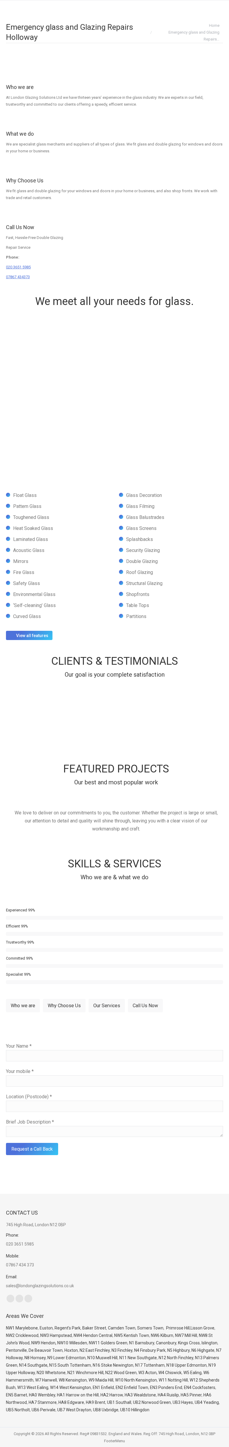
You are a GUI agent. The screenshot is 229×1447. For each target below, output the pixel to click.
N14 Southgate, (33, 1365)
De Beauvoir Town (46, 1350)
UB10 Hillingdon (134, 1409)
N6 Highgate (202, 1350)
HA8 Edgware (71, 1402)
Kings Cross (189, 1342)
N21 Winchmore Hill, (85, 1372)
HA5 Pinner (191, 1395)
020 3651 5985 (18, 267)
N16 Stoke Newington (113, 1365)
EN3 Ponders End (166, 1387)
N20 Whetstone (51, 1372)
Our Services (106, 1005)
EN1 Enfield (103, 1387)
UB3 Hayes (183, 1402)
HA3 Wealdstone (140, 1395)
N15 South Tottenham (70, 1365)
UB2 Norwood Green (152, 1402)
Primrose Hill (178, 1328)
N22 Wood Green (121, 1372)
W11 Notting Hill (173, 1380)
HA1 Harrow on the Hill (78, 1395)
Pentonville (16, 1350)
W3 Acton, (147, 1372)
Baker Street (94, 1328)
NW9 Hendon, (43, 1342)
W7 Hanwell (46, 1380)
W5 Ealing (192, 1372)
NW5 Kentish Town (131, 1335)
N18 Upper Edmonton (186, 1365)
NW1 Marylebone (22, 1328)
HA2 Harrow (111, 1395)
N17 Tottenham (150, 1365)
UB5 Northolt (18, 1409)
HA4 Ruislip (168, 1395)
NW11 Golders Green (108, 1342)
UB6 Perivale (43, 1409)
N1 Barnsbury (141, 1342)
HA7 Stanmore (43, 1402)
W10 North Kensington (136, 1380)
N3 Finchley (122, 1350)
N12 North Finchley (176, 1357)
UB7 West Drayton (74, 1409)
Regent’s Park (68, 1328)
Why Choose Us (25, 180)
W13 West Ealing (32, 1387)
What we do (20, 134)
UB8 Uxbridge (105, 1409)
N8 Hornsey (35, 1357)
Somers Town (150, 1328)
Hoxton (71, 1350)
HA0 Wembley (42, 1395)
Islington (209, 1342)
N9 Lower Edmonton (66, 1357)
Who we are (20, 87)
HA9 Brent (95, 1402)
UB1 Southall (119, 1402)
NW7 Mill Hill (186, 1335)
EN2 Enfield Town (132, 1387)
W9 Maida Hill (101, 1380)
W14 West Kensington (70, 1387)
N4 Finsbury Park (149, 1350)
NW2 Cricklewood (22, 1335)
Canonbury (166, 1342)
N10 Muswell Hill (102, 1357)
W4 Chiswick (170, 1372)
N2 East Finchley (95, 1350)
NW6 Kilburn (162, 1335)
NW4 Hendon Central (93, 1335)
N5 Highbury (178, 1350)
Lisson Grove (202, 1328)
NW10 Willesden (72, 1342)
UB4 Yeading (207, 1402)
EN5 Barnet (16, 1395)
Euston (46, 1328)
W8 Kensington (73, 1380)
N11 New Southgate (138, 1357)
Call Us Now (20, 227)
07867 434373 (18, 277)
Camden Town (121, 1328)
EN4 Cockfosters (199, 1387)
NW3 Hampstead (56, 1335)
